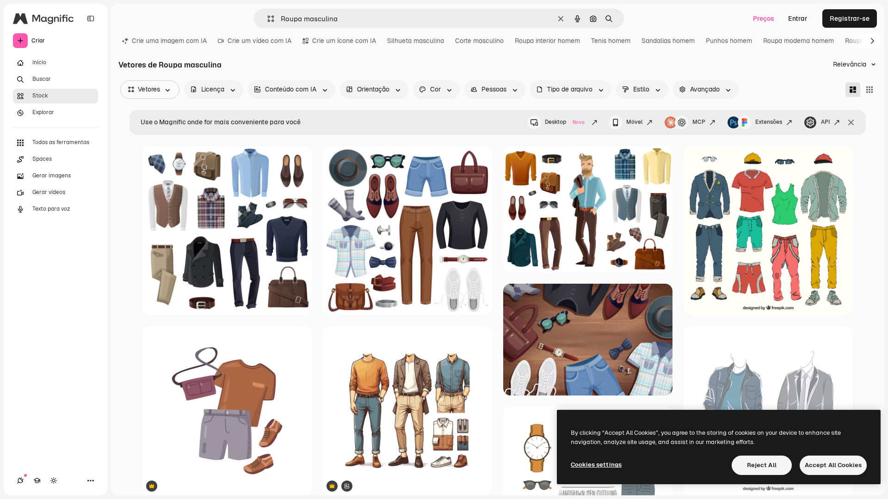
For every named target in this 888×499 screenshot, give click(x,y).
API (825, 122)
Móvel (634, 122)
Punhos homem (729, 41)
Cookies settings (596, 465)
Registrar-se (850, 18)
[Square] (869, 89)
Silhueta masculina (415, 41)
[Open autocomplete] (267, 18)
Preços (763, 18)
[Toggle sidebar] (90, 18)
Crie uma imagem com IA (169, 41)
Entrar (798, 18)
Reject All (762, 465)
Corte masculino (479, 41)
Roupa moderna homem (798, 41)
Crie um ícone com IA (344, 41)
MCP (698, 122)
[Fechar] (851, 122)
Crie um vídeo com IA (259, 41)
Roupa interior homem (547, 41)
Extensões (768, 122)
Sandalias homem (668, 41)
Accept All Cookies (833, 465)
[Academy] (37, 480)
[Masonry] (852, 89)
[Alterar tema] (53, 480)
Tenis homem (610, 41)
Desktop (565, 122)
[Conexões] (20, 480)
